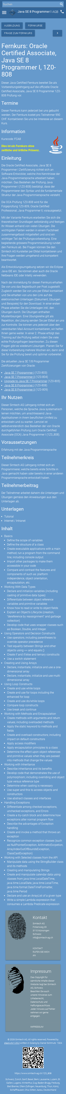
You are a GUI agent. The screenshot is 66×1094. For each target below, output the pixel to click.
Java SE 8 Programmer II (19, 389)
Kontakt (38, 948)
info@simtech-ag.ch (43, 937)
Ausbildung (12, 25)
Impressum (36, 1026)
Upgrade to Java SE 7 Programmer (25, 381)
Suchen (6, 11)
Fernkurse (35, 25)
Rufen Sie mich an (41, 954)
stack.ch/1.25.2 (12, 1043)
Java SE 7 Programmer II (19, 377)
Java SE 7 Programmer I (19, 372)
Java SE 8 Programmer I (19, 385)
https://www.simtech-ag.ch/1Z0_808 (33, 1073)
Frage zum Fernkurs (18, 33)
